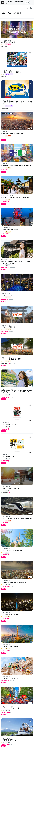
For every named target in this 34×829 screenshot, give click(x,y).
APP (27, 2)
